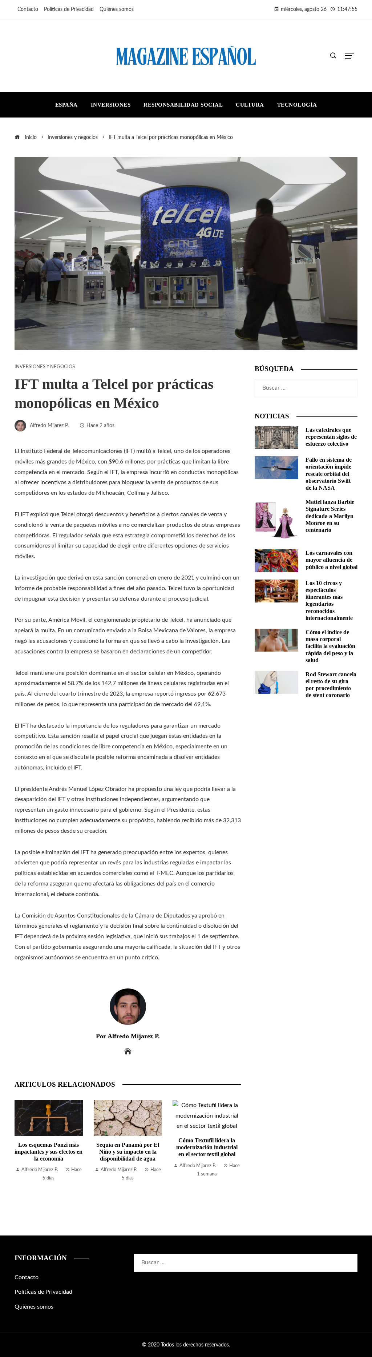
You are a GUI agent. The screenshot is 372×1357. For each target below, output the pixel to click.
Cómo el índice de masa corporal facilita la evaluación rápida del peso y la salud (330, 646)
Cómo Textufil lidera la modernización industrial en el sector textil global (153, 1147)
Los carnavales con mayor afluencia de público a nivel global (331, 560)
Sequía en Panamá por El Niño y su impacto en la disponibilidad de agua (74, 1152)
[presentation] (22, 1153)
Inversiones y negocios (45, 367)
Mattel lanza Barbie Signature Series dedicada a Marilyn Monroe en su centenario (330, 516)
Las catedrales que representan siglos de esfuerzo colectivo (331, 437)
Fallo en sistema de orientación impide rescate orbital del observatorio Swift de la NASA (329, 474)
